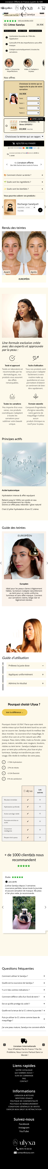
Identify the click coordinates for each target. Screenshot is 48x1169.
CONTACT (24, 1081)
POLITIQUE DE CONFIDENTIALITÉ (24, 1101)
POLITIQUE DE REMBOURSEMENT (24, 1104)
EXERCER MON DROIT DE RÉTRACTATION (24, 1109)
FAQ (24, 1078)
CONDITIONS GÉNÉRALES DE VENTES (24, 1106)
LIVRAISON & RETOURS (24, 1095)
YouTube (24, 1131)
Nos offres (9, 77)
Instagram (24, 1127)
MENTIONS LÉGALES (24, 1098)
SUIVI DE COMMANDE (24, 1075)
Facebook (24, 1124)
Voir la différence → (14, 712)
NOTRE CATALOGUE (24, 1070)
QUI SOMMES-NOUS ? (24, 1073)
